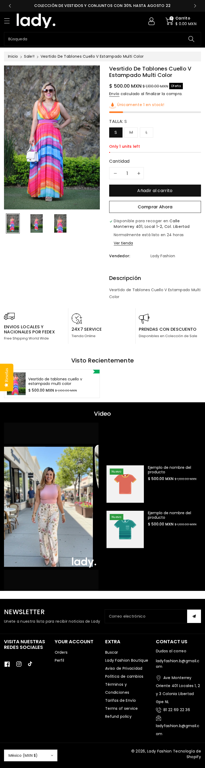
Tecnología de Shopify (187, 753)
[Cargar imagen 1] (12, 223)
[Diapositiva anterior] (10, 6)
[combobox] (102, 39)
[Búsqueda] (191, 39)
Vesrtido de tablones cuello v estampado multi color (55, 381)
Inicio (13, 56)
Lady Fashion (159, 751)
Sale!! (29, 56)
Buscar (111, 652)
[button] (9, 20)
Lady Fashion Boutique (126, 660)
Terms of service (121, 708)
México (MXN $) (23, 755)
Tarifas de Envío (120, 700)
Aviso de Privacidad (124, 668)
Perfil (59, 660)
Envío (114, 93)
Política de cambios (124, 676)
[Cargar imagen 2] (36, 223)
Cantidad (119, 161)
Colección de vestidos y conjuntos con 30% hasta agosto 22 (102, 5)
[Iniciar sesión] (151, 21)
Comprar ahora (155, 207)
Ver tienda (123, 243)
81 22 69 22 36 (176, 709)
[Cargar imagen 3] (60, 223)
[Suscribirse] (194, 616)
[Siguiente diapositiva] (195, 6)
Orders (61, 652)
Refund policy (118, 716)
